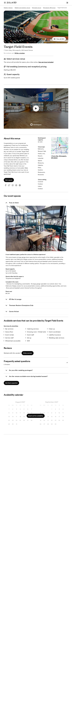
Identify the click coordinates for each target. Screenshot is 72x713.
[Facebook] (5, 185)
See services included (45, 62)
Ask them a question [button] (11, 383)
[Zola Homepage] (11, 2)
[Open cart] (67, 2)
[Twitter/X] (9, 185)
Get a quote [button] (8, 180)
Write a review (20, 53)
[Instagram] (13, 185)
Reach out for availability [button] (35, 416)
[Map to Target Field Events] (59, 146)
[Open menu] (5, 2)
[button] (59, 39)
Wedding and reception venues (22, 7)
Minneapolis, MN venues (49, 7)
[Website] (20, 185)
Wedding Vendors (8, 7)
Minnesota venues (36, 7)
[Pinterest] (16, 185)
